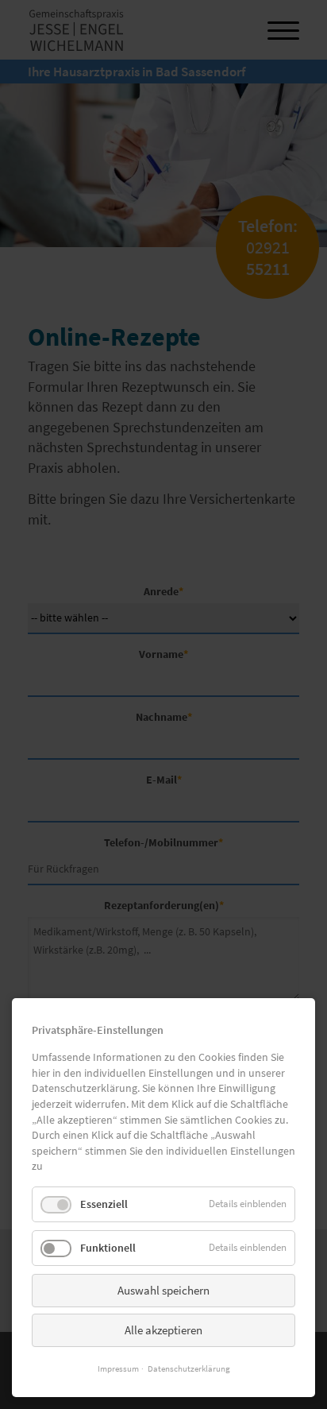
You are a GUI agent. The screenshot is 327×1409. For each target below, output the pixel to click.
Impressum (118, 1368)
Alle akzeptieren (163, 1329)
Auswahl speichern (163, 1290)
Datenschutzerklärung (189, 1368)
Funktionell (108, 1248)
